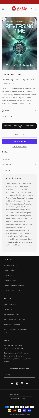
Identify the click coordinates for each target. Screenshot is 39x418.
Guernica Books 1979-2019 (13, 290)
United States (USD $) (18, 399)
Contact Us (8, 275)
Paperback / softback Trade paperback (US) (19, 126)
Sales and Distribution (12, 324)
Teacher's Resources (11, 314)
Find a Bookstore (10, 304)
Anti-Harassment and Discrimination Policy (17, 331)
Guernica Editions (17, 414)
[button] (2, 8)
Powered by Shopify (25, 414)
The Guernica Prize (11, 265)
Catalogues (8, 309)
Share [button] (6, 152)
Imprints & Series (10, 280)
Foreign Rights (9, 270)
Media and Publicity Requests (15, 319)
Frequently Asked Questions (14, 285)
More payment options (19, 146)
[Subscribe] (32, 375)
